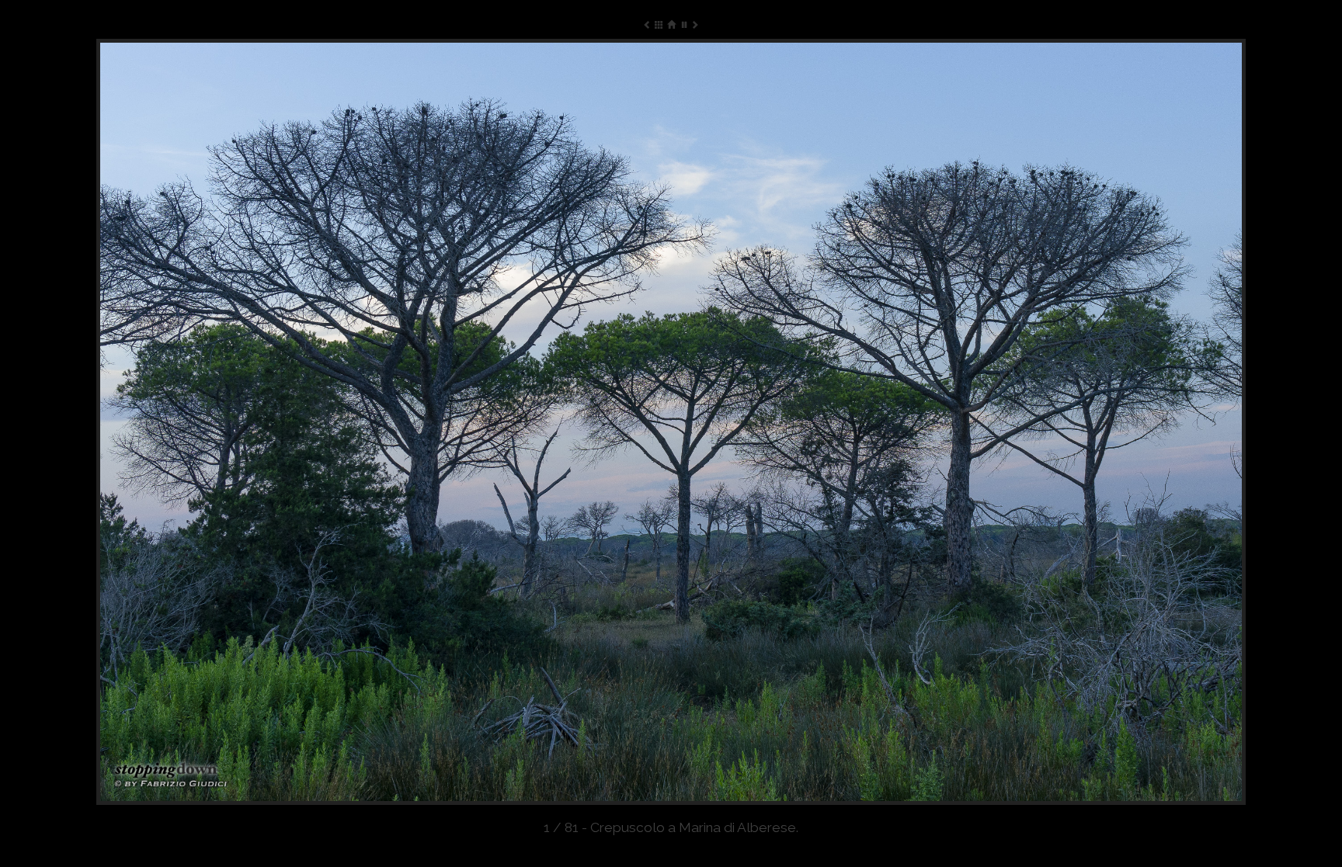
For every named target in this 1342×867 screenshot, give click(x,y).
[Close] (670, 24)
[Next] (1016, 422)
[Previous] (326, 422)
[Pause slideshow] (683, 24)
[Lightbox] (659, 24)
